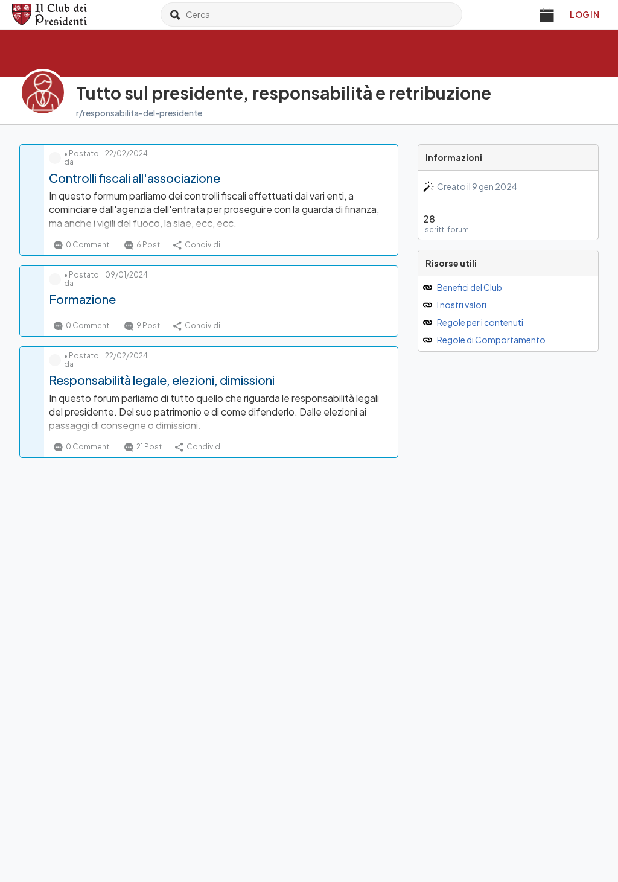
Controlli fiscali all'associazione (134, 177)
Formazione (82, 298)
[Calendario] (547, 14)
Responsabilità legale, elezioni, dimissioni (162, 379)
